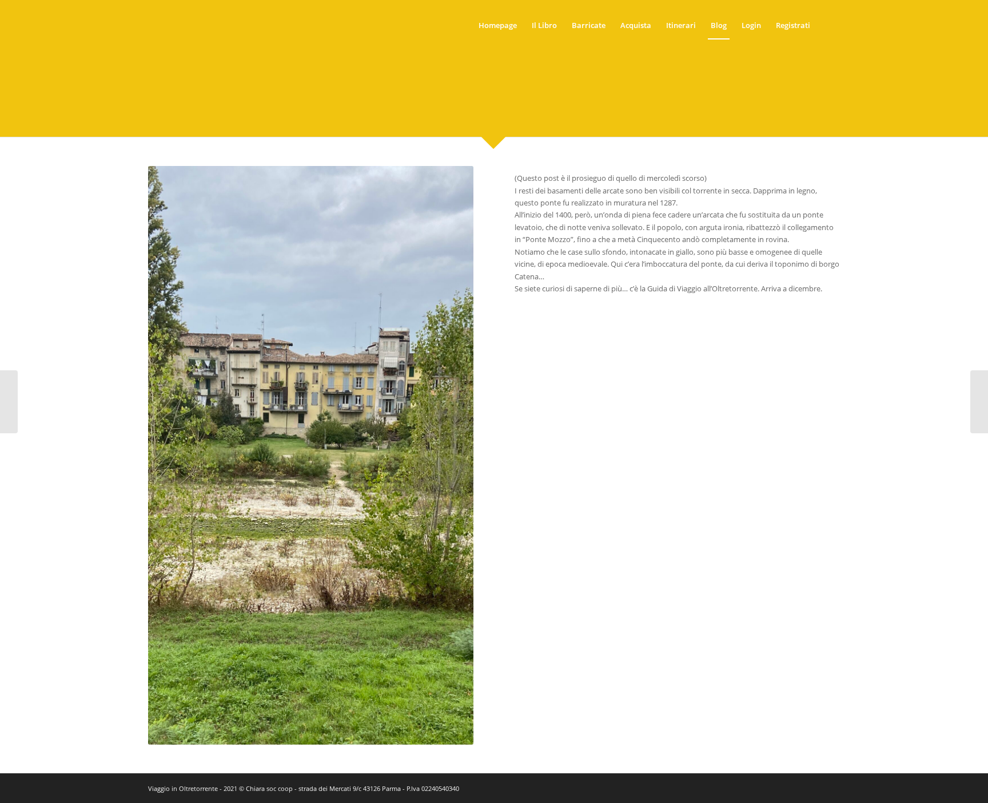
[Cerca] (829, 25)
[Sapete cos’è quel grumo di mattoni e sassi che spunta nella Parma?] (9, 401)
